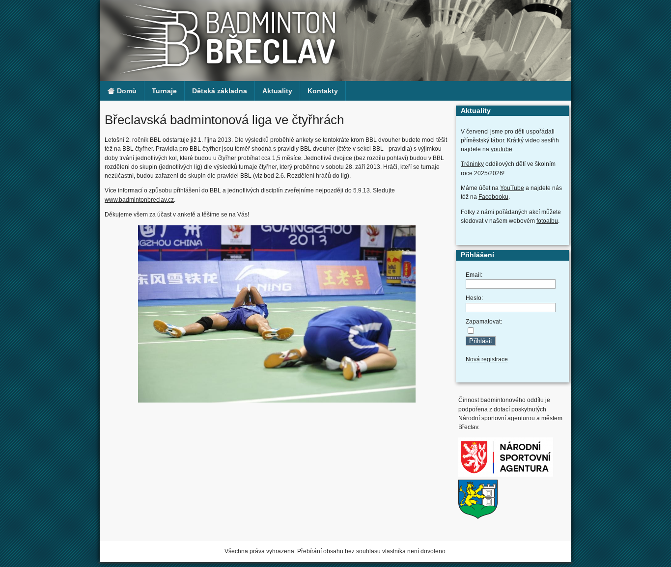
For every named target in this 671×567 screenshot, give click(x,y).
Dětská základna (219, 91)
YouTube (512, 188)
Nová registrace (487, 359)
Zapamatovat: (484, 321)
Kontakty (323, 91)
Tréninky (472, 164)
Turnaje (164, 91)
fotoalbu (547, 220)
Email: (474, 274)
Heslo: (474, 298)
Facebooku (493, 196)
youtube (501, 149)
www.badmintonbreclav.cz (139, 199)
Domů (126, 91)
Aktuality (277, 91)
